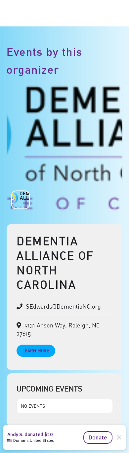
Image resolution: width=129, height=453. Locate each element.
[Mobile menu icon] (115, 13)
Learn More (35, 350)
